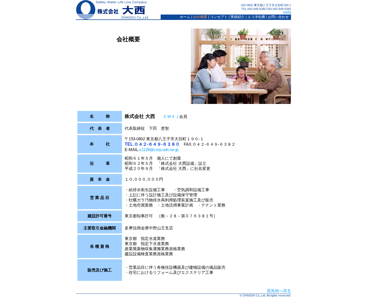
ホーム (185, 17)
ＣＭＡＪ (171, 116)
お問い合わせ (278, 17)
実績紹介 (237, 17)
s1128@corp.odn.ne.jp (158, 149)
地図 (287, 12)
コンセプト (219, 17)
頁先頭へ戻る (279, 290)
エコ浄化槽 (256, 17)
